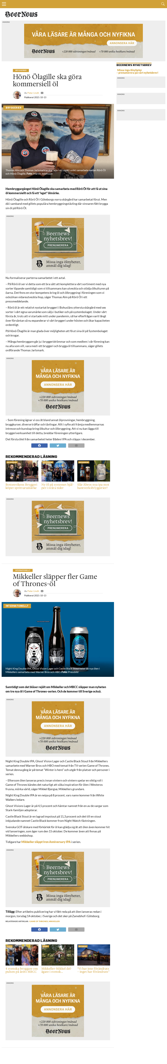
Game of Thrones (38, 921)
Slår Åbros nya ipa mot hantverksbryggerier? (93, 486)
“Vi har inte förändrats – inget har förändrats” (93, 970)
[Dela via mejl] (75, 445)
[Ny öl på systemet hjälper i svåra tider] (57, 481)
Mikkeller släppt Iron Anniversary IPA (46, 842)
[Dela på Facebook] (39, 445)
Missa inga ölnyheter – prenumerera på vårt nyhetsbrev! (137, 71)
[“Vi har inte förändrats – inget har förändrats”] (93, 965)
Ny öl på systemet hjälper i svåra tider (57, 486)
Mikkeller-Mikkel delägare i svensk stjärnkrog (56, 970)
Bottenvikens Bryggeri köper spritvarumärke (21, 486)
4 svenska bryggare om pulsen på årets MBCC (22, 970)
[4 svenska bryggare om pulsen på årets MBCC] (22, 965)
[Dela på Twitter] (57, 445)
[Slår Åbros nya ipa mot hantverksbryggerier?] (93, 481)
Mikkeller (54, 921)
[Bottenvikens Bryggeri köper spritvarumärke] (22, 481)
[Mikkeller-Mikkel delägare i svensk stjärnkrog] (57, 965)
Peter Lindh (33, 92)
